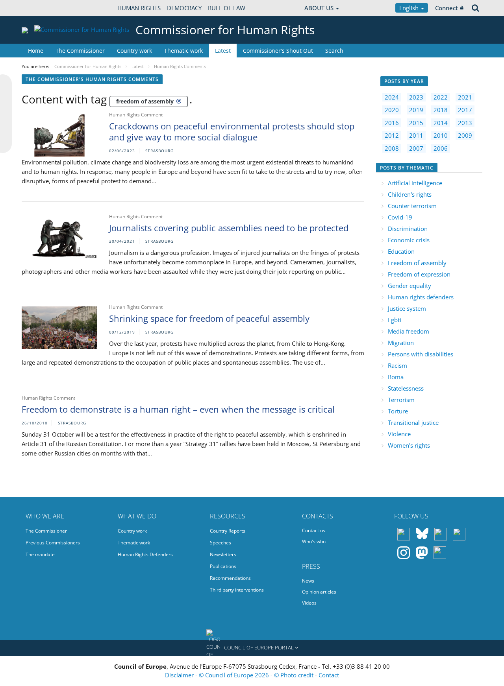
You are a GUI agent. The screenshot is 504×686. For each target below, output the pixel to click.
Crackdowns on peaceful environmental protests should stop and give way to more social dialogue (231, 131)
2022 (441, 97)
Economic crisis (409, 240)
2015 (416, 123)
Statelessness (406, 388)
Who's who (314, 541)
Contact (329, 675)
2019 (416, 110)
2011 (416, 135)
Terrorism (401, 400)
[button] (252, 648)
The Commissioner (80, 50)
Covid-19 (400, 217)
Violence (399, 434)
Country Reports (227, 530)
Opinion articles (319, 591)
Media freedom (408, 331)
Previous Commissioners (53, 542)
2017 (465, 110)
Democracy (184, 8)
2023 (416, 97)
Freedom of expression (419, 274)
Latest (223, 50)
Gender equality (409, 286)
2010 (441, 135)
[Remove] (178, 101)
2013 (465, 123)
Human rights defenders (421, 297)
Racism (397, 365)
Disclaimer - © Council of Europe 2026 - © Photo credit (240, 675)
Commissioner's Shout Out (278, 50)
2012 (392, 135)
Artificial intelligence (415, 183)
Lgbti (394, 320)
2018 (441, 110)
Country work (134, 50)
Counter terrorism (412, 206)
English (409, 8)
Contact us (313, 530)
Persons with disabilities (420, 354)
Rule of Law (226, 8)
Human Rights (139, 8)
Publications (223, 566)
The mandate (40, 554)
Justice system (407, 308)
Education (401, 251)
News (308, 580)
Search (334, 50)
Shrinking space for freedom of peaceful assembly (209, 318)
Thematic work (183, 50)
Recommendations (230, 578)
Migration (401, 343)
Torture (398, 411)
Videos (309, 602)
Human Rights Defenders (145, 554)
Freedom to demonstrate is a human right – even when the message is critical (178, 409)
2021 (465, 97)
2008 (392, 148)
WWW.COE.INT (41, 7)
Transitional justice (413, 422)
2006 (441, 148)
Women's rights (409, 445)
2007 (416, 148)
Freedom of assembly (417, 263)
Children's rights (410, 194)
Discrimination (408, 228)
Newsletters (223, 554)
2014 (441, 123)
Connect (446, 8)
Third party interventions (237, 589)
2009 (465, 135)
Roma (396, 377)
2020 (392, 110)
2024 (392, 97)
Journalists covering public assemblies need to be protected (228, 228)
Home (35, 50)
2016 (392, 123)
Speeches (220, 542)
